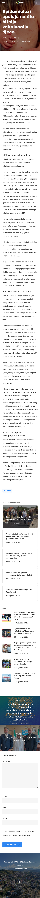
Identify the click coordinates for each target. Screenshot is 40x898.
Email (4, 807)
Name (5, 796)
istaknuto (7, 491)
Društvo (14, 41)
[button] (3, 2)
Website (5, 818)
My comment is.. (8, 761)
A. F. (6, 38)
